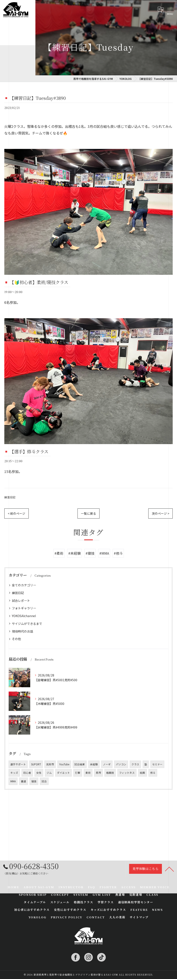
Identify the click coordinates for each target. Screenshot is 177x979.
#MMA (104, 553)
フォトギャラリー (24, 608)
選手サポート (18, 764)
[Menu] (170, 9)
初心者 (27, 772)
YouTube (64, 764)
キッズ (14, 772)
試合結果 (79, 764)
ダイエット (63, 772)
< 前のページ (16, 513)
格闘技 (110, 772)
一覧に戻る (88, 513)
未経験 (94, 764)
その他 (16, 639)
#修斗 (118, 553)
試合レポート (21, 600)
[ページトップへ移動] (169, 869)
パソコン (121, 764)
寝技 (33, 781)
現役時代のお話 (22, 631)
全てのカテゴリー (24, 585)
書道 (23, 781)
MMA (13, 781)
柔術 (88, 772)
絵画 (142, 772)
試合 (44, 781)
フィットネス (127, 772)
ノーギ (107, 764)
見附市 (50, 764)
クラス (135, 764)
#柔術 (58, 553)
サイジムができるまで (27, 623)
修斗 (152, 772)
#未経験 (74, 553)
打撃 (77, 772)
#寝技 (90, 553)
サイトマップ (139, 917)
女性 (38, 772)
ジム (49, 772)
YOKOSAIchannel (24, 616)
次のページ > (160, 513)
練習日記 (10, 497)
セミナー (157, 764)
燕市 (98, 772)
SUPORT (36, 764)
